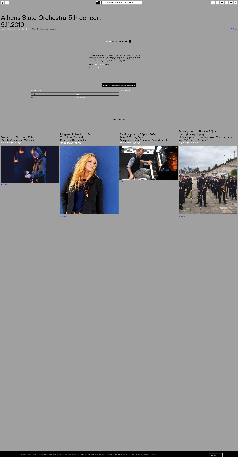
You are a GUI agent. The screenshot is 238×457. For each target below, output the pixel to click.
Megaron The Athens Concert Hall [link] (13, 29)
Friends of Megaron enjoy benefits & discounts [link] (119, 85)
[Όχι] (221, 455)
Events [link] (28, 29)
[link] (2, 2)
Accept (213, 455)
